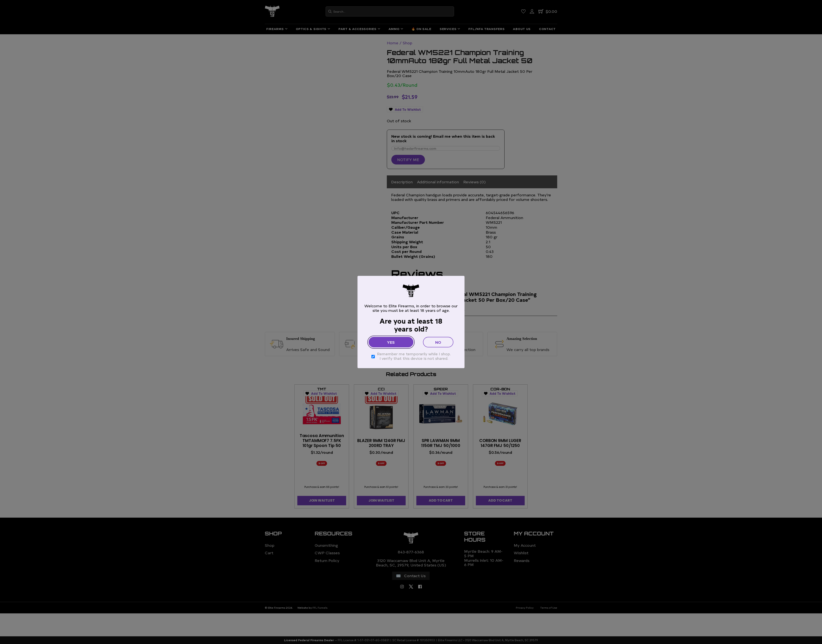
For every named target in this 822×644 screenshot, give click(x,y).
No (438, 342)
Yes (391, 342)
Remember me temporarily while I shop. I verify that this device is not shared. (414, 356)
